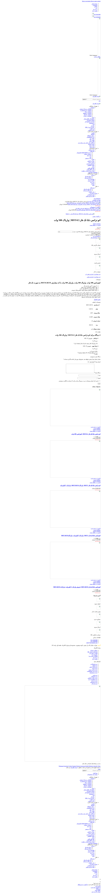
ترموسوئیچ (91, 123)
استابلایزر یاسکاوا (87, 113)
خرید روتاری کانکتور (92, 678)
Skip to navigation (86, 1)
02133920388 (97, 14)
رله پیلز (92, 126)
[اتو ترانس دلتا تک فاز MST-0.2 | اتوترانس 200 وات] (75, 425)
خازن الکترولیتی (90, 169)
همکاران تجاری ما (93, 656)
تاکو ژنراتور (91, 141)
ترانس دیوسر (91, 162)
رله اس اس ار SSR (89, 127)
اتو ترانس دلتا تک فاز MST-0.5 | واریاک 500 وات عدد (86, 231)
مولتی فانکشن (90, 165)
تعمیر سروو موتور (90, 196)
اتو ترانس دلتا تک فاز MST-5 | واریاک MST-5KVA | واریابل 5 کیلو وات (80, 485)
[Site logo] (96, 96)
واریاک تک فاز (88, 176)
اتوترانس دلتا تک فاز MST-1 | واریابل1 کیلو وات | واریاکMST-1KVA (84, 204)
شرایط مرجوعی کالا (92, 652)
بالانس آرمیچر (91, 180)
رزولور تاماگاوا (90, 135)
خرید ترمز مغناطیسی (92, 671)
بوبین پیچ (92, 182)
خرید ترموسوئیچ (93, 672)
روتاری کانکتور (90, 161)
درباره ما (95, 657)
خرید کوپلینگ (94, 676)
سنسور (92, 183)
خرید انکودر (94, 665)
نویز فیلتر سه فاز (87, 190)
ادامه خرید (97, 886)
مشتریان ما (94, 654)
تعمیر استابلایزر (90, 194)
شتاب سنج (91, 145)
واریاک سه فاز (88, 178)
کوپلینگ (92, 134)
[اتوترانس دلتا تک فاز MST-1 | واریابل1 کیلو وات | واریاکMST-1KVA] (75, 527)
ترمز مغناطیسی (90, 137)
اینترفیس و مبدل (90, 163)
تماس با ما (94, 659)
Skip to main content (95, 1)
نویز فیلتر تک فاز (88, 189)
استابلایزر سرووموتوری (86, 110)
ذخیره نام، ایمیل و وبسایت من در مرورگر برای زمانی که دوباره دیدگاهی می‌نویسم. (79, 381)
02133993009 (97, 17)
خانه (99, 201)
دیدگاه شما (97, 372)
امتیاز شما (97, 362)
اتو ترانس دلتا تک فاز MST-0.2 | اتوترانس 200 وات (88, 210)
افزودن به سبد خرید (96, 233)
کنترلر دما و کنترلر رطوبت (87, 171)
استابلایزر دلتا (88, 111)
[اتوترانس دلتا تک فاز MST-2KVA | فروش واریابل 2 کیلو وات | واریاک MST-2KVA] (75, 578)
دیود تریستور (91, 149)
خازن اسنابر (91, 192)
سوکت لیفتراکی (90, 120)
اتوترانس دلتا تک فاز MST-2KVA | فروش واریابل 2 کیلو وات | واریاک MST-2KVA (76, 587)
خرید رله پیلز (94, 680)
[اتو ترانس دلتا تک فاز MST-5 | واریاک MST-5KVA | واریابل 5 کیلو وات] (75, 477)
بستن (99, 769)
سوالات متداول (93, 650)
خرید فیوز (95, 675)
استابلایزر (92, 107)
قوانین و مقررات (93, 653)
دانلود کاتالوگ (97, 299)
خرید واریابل (94, 683)
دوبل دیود (89, 155)
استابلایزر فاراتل (88, 114)
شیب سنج (92, 147)
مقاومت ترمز (91, 179)
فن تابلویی (92, 128)
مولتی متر (92, 138)
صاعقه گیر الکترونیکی (89, 118)
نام (99, 375)
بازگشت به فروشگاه (83, 884)
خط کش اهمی (90, 168)
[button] (95, 427)
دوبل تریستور (88, 158)
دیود (91, 157)
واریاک (92, 175)
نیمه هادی (92, 151)
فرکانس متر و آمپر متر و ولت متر (86, 142)
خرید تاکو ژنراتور (93, 667)
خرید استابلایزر (93, 664)
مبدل (93, 166)
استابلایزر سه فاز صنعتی (86, 109)
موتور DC (92, 140)
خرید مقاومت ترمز (92, 679)
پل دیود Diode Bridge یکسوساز (84, 152)
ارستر (93, 117)
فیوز (93, 124)
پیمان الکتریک (74, 767)
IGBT (93, 159)
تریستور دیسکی (88, 154)
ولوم (93, 185)
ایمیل (98, 378)
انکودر (93, 133)
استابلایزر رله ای (87, 116)
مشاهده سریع (97, 428)
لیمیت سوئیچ (91, 144)
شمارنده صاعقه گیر (89, 121)
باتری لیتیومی (91, 130)
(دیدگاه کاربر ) (96, 236)
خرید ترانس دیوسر (93, 669)
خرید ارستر (94, 668)
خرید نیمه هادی (93, 682)
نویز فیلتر (92, 187)
